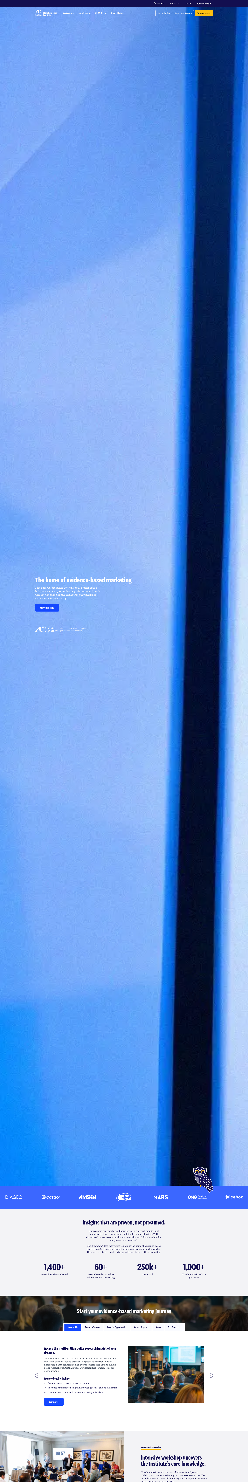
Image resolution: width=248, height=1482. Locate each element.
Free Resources (174, 1327)
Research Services (92, 1327)
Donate (188, 3)
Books (158, 1327)
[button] (163, 13)
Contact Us (174, 3)
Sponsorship (73, 1327)
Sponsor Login (204, 3)
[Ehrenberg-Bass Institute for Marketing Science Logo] (46, 13)
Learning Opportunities (116, 1327)
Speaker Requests (141, 1327)
